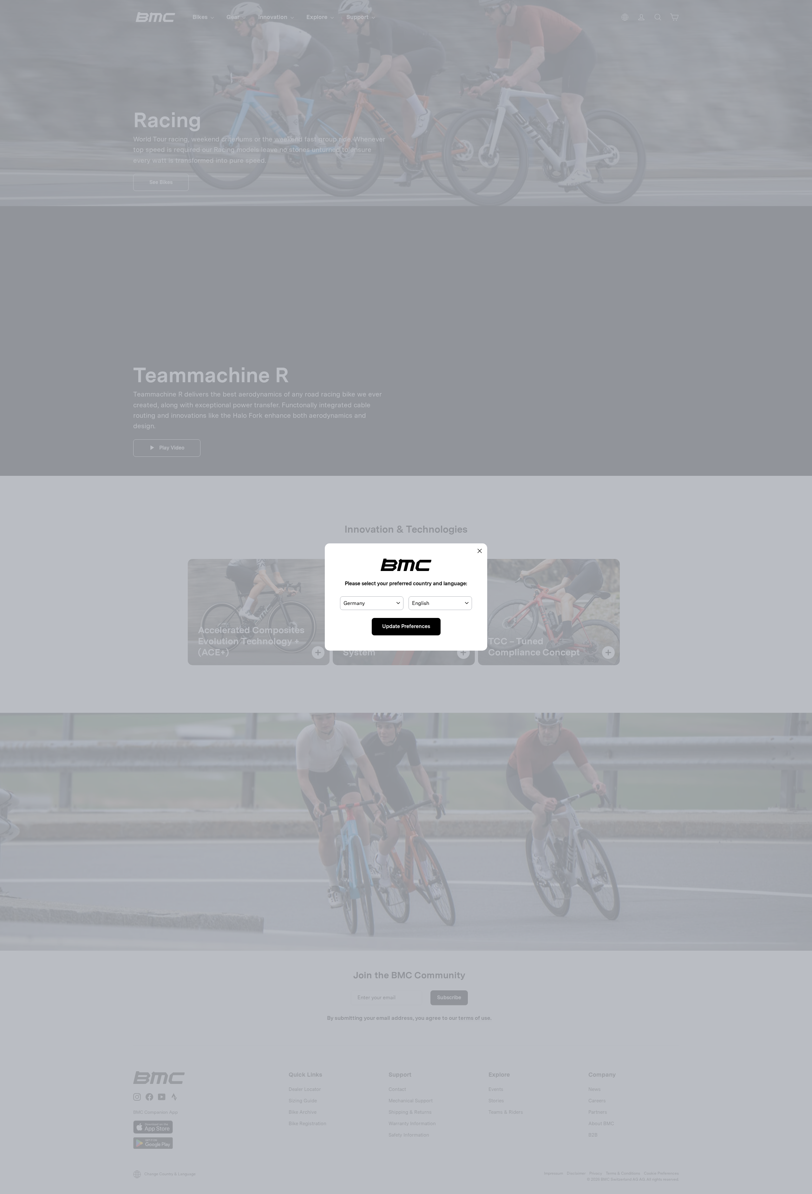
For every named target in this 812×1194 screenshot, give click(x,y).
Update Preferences (406, 626)
